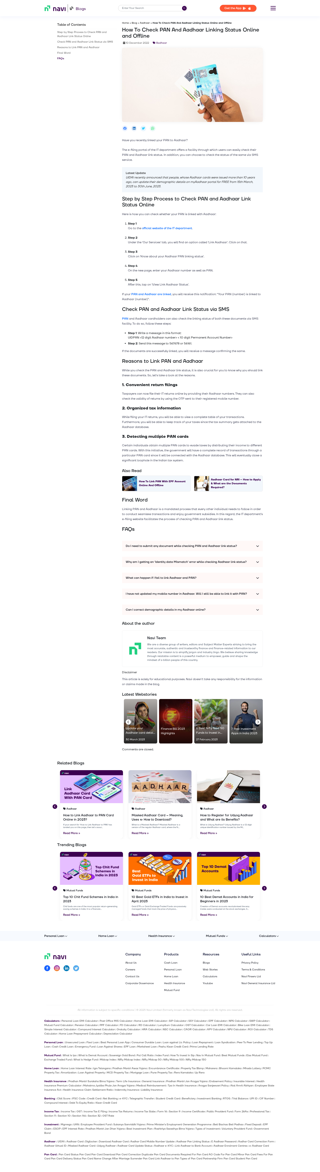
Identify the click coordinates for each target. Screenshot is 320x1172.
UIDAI (61, 1141)
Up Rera (199, 1072)
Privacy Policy (249, 963)
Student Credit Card (168, 1098)
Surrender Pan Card (142, 1158)
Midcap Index (108, 1059)
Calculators (267, 936)
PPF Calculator (109, 1025)
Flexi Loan (92, 1042)
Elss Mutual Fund (256, 1055)
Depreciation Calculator (118, 1033)
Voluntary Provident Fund (237, 1129)
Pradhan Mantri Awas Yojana (129, 1068)
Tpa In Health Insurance (182, 1085)
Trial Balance (240, 1098)
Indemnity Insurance (127, 1090)
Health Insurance (160, 936)
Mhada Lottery (252, 1068)
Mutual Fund (172, 990)
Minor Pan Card (246, 1154)
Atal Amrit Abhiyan (241, 1085)
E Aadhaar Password (223, 1141)
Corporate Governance (139, 983)
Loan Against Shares (109, 1046)
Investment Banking (209, 1098)
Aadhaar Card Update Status (134, 1146)
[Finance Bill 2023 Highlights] (175, 721)
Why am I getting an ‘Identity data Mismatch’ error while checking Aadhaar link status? (186, 562)
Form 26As (241, 1111)
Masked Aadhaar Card (81, 1146)
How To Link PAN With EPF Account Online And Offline (162, 483)
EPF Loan (129, 1046)
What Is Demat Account (92, 1055)
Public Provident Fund (220, 1111)
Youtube (208, 983)
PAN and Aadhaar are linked (151, 294)
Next (257, 721)
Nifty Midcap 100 (173, 1059)
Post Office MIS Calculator (116, 1021)
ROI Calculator (257, 1029)
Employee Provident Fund (96, 1124)
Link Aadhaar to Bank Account (193, 1146)
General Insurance (153, 1081)
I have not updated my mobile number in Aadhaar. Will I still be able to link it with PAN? (186, 594)
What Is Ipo (69, 1055)
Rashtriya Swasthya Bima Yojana (174, 1129)
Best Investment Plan (139, 1129)
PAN (125, 319)
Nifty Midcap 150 (196, 1059)
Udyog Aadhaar (106, 1146)
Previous (127, 721)
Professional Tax (259, 1111)
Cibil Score (63, 1098)
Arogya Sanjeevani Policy (213, 1085)
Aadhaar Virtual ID (55, 1146)
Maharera (211, 1068)
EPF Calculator (218, 1021)
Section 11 (50, 1116)
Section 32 (94, 1116)
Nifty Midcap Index (129, 1059)
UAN (76, 1124)
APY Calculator (216, 1029)
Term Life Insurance (128, 1081)
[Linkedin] (66, 969)
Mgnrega (66, 1124)
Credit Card (94, 1098)
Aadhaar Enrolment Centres (230, 1146)
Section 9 (174, 1111)
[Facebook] (47, 969)
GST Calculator (194, 1025)
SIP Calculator (177, 1021)
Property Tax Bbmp (192, 1068)
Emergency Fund (85, 1046)
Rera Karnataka (183, 1072)
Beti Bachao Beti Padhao (228, 1124)
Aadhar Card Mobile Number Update (152, 1141)
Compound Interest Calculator (96, 1029)
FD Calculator (128, 1025)
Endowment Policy (220, 1081)
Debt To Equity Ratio (81, 1103)
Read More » (71, 833)
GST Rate (108, 1116)
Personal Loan (54, 936)
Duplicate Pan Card (153, 1154)
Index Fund (162, 1055)
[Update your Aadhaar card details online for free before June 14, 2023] (140, 721)
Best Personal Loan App (115, 1042)
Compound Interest (56, 1103)
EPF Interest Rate (73, 1129)
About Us (130, 963)
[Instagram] (57, 969)
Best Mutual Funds (233, 1055)
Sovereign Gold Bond (122, 1055)
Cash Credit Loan (62, 1046)
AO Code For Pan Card (223, 1154)
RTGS (226, 1098)
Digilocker (91, 1141)
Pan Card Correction (128, 1154)
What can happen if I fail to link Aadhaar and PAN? (161, 578)
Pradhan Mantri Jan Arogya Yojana (186, 1081)
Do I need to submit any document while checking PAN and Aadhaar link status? (181, 546)
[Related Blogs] (91, 786)
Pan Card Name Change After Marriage (106, 1158)
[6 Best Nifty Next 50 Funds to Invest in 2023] (211, 721)
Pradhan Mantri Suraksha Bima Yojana (91, 1081)
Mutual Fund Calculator (58, 1025)
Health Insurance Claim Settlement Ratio (88, 1090)
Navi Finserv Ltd (251, 976)
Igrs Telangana (102, 1068)
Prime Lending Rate (202, 1046)
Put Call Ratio (145, 1055)
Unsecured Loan (75, 1042)
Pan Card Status (69, 1154)
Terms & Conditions (253, 969)
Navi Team (156, 638)
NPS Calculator (238, 1021)
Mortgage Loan (139, 1072)
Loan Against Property (91, 1072)
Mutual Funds (215, 936)
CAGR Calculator (194, 1029)
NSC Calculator (172, 1029)
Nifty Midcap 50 (151, 1059)
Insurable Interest (244, 1081)
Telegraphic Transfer (141, 1098)
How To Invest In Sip (182, 1055)
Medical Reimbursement (151, 1085)
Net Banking (110, 1098)
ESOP (57, 1129)
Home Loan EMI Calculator (150, 1021)
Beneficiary (188, 1098)
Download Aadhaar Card (114, 1141)
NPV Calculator (236, 1029)
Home (125, 22)
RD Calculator (147, 1025)
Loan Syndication (225, 1042)
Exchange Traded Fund (58, 1059)
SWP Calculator (259, 1021)
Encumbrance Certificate (164, 1068)
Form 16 (162, 1111)
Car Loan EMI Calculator (221, 1025)
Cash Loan (170, 963)
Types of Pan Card (191, 1158)
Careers (130, 969)
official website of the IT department (167, 228)
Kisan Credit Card (106, 1103)
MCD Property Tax (118, 1072)
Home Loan (106, 936)
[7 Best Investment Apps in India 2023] (246, 721)
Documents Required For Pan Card (187, 1154)
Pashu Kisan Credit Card (173, 1046)
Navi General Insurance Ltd (258, 983)
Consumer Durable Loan (146, 1042)
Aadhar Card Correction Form (256, 1141)
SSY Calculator (197, 1021)
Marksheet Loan (147, 1046)
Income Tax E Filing (95, 1111)
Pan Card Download (103, 1154)
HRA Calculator (151, 1029)
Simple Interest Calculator (60, 1029)
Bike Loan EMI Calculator (253, 1025)
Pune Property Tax (161, 1072)
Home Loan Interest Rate (76, 1068)
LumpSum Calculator (171, 1025)
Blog (134, 22)
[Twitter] (76, 969)
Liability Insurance (152, 1090)
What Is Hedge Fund (86, 1059)
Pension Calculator (86, 1025)
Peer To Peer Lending (249, 1042)
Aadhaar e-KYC (163, 1146)
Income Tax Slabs (145, 1111)
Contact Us (132, 976)
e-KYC (123, 1098)
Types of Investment (207, 1129)
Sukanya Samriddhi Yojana (129, 1124)
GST (79, 1111)
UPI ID (253, 1098)
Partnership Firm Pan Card (219, 1158)
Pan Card (85, 1154)
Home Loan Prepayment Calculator (80, 1033)
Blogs (81, 8)
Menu (273, 8)
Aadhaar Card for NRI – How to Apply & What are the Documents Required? (236, 483)
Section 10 (64, 1116)
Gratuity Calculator (128, 1029)
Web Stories (210, 969)
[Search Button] (184, 8)
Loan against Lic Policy (176, 1042)
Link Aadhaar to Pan (167, 1158)
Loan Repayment (202, 1042)
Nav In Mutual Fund (208, 1055)
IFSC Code (78, 1098)
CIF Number (266, 1098)
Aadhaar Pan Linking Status (192, 1141)
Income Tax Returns (121, 1111)
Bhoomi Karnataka (230, 1068)
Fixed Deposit (253, 1124)
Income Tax (68, 1111)
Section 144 (79, 1116)
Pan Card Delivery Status (66, 1158)
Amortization (68, 1072)
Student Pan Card (246, 1158)
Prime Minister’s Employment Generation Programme (179, 1124)
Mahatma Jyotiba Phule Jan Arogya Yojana (108, 1085)
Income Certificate (193, 1111)
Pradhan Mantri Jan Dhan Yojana (105, 1129)
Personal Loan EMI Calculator (79, 1021)
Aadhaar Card (74, 1141)
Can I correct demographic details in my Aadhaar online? (166, 610)
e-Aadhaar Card (259, 1146)
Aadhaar (145, 22)
